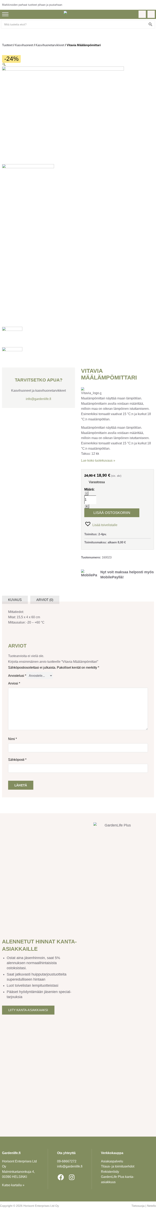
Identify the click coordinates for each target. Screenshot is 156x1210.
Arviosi (14, 683)
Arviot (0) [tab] (44, 600)
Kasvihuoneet (24, 45)
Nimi (12, 739)
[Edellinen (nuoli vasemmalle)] (7, 605)
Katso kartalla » (13, 1185)
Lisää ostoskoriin (111, 513)
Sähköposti (17, 759)
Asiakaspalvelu (112, 1161)
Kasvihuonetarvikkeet (50, 45)
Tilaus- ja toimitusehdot (117, 1166)
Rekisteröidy (110, 1171)
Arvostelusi (17, 675)
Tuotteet (7, 45)
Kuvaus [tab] (15, 600)
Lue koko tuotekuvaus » (98, 460)
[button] (100, 523)
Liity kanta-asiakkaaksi (28, 1010)
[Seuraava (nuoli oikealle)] (149, 605)
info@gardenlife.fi (38, 399)
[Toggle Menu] (5, 14)
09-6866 (66, 1161)
